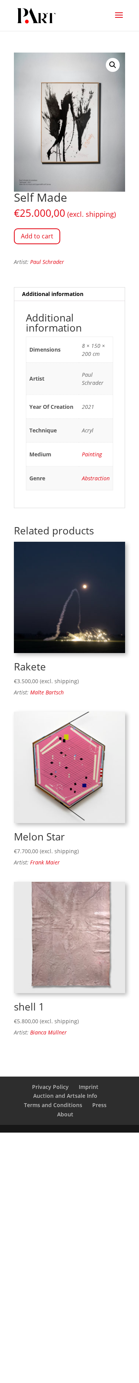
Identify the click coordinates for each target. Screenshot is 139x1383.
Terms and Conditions (53, 1105)
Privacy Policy (50, 1086)
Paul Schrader (47, 261)
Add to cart (37, 236)
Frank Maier (45, 862)
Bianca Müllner (48, 1032)
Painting (92, 454)
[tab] (69, 294)
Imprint (88, 1086)
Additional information (52, 294)
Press (99, 1105)
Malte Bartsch (47, 692)
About (65, 1114)
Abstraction (96, 478)
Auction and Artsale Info (65, 1095)
